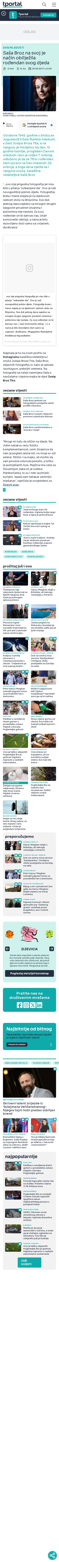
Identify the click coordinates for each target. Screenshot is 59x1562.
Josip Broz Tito (13, 556)
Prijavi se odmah (16, 1045)
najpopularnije (21, 1156)
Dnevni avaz (11, 484)
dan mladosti (35, 556)
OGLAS (29, 32)
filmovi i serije (41, 1063)
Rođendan (11, 552)
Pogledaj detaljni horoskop (29, 973)
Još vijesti (26, 1262)
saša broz (27, 552)
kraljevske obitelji (16, 1063)
